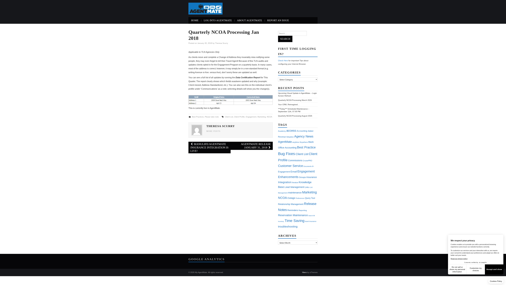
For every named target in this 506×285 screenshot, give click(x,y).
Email (294, 171)
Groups (302, 177)
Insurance (311, 177)
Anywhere (304, 142)
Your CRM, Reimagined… (289, 104)
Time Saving (294, 221)
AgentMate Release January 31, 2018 (256, 145)
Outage (291, 198)
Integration (284, 182)
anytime (295, 142)
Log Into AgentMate (218, 20)
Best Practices (198, 117)
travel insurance (310, 221)
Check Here (283, 61)
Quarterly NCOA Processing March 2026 (295, 100)
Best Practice (306, 147)
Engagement (251, 117)
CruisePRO (307, 161)
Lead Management (294, 187)
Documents (307, 166)
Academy (282, 131)
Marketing (261, 117)
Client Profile (239, 117)
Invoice (295, 182)
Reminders (292, 210)
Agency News (303, 136)
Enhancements (288, 177)
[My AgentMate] (205, 8)
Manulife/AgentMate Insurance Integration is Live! (209, 147)
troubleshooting (288, 226)
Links (307, 187)
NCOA (269, 117)
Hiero (304, 272)
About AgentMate (249, 20)
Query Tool (310, 198)
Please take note (212, 117)
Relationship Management (290, 204)
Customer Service (290, 166)
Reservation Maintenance (293, 215)
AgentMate (285, 141)
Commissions (295, 160)
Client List (229, 117)
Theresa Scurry (221, 43)
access (291, 130)
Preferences (300, 198)
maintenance (295, 192)
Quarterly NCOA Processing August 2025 (295, 116)
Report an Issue (278, 20)
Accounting (302, 131)
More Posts (213, 131)
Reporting (303, 210)
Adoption (290, 137)
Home (195, 20)
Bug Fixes (286, 153)
